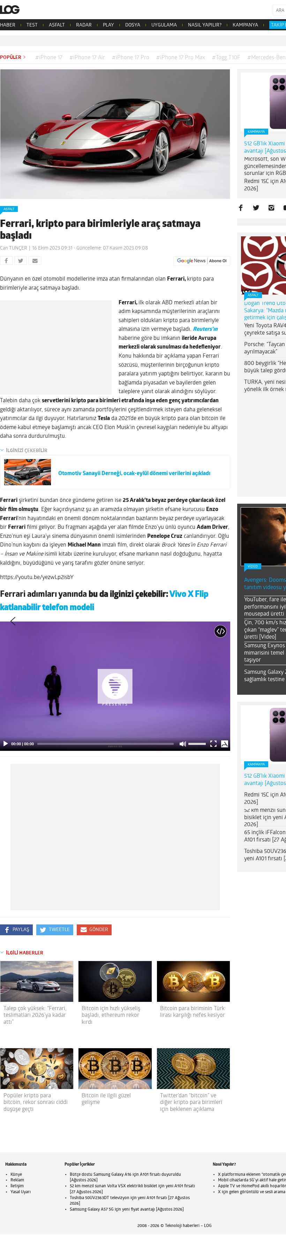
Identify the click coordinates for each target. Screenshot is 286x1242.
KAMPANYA (245, 25)
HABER (7, 25)
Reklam (17, 1180)
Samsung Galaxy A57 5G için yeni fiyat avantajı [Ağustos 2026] (127, 1209)
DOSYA (132, 25)
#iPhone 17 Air (87, 58)
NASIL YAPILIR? (204, 25)
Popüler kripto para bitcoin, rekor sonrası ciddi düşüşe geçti (35, 1102)
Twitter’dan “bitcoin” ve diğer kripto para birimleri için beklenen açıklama (191, 1102)
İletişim (17, 1186)
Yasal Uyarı (20, 1192)
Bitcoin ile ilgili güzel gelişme (106, 1099)
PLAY (108, 25)
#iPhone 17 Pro (130, 58)
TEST (32, 25)
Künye (16, 1175)
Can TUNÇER (13, 248)
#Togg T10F (226, 58)
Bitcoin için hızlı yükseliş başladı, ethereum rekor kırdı (111, 1015)
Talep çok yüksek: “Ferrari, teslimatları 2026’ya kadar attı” (35, 1015)
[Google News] (202, 261)
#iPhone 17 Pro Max (180, 58)
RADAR (84, 25)
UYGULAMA (164, 25)
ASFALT (57, 25)
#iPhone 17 (48, 58)
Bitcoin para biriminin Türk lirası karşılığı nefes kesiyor (192, 1012)
